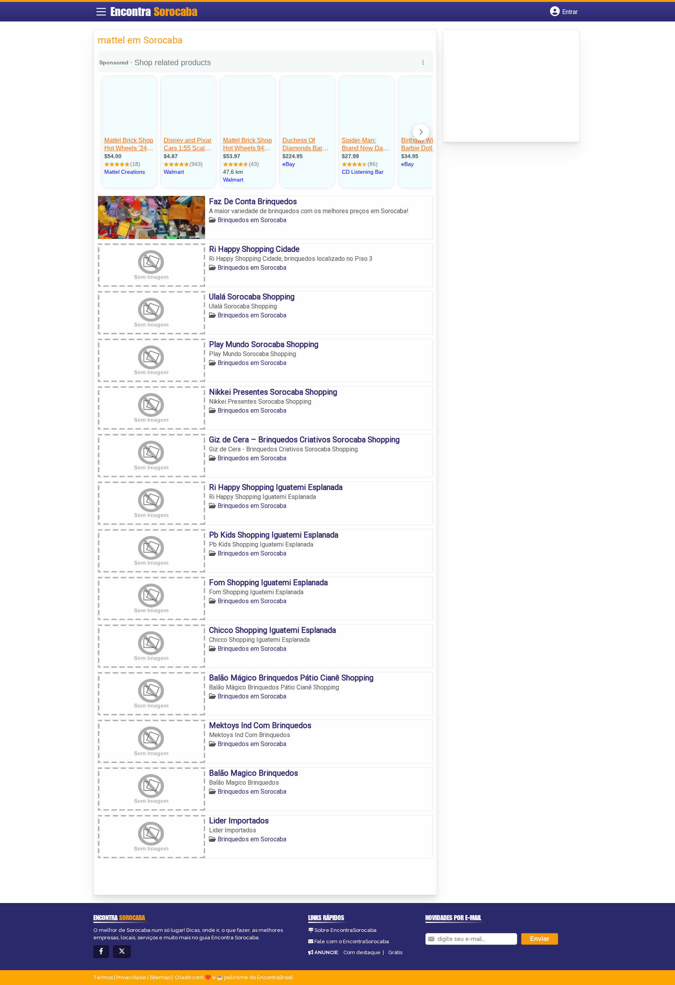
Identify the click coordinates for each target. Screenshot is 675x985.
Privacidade (131, 977)
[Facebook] (101, 951)
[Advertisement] (505, 86)
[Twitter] (122, 951)
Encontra (154, 11)
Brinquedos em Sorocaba (252, 220)
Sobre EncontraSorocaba (345, 930)
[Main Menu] (101, 12)
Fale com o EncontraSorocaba (351, 941)
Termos (103, 977)
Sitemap (160, 977)
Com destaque (361, 952)
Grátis (395, 952)
